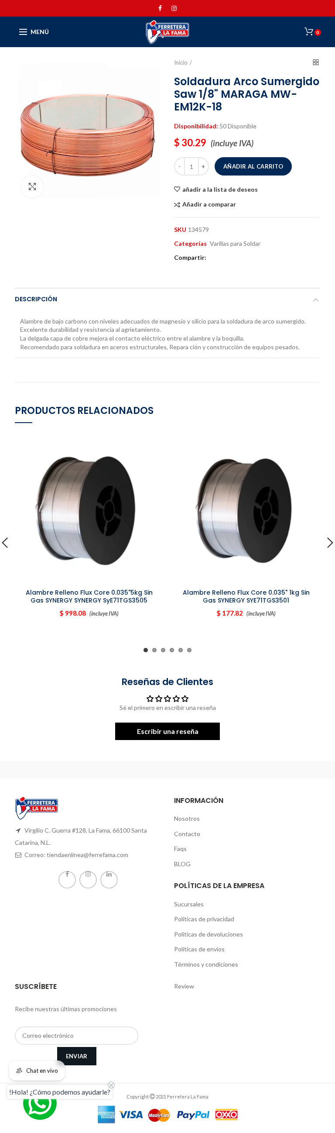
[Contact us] (40, 1103)
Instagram (174, 8)
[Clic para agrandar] (32, 187)
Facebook (160, 8)
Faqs (180, 848)
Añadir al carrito (253, 166)
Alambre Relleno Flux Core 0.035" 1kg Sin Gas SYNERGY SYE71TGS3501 (246, 596)
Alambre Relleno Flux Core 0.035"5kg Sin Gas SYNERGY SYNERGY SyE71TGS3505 (89, 596)
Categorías (190, 243)
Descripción (36, 299)
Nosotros (187, 818)
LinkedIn (109, 879)
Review (184, 986)
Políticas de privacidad (204, 919)
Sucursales (189, 904)
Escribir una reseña (167, 731)
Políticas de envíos (199, 949)
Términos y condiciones (206, 964)
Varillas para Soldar (235, 243)
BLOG (182, 864)
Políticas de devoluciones (208, 934)
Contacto (187, 833)
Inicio (181, 62)
